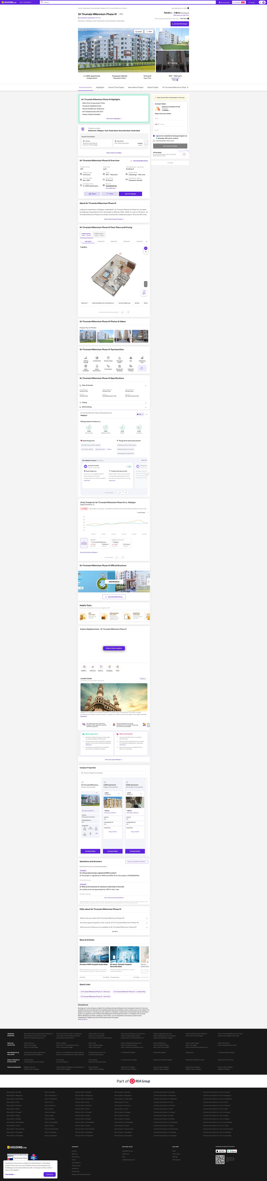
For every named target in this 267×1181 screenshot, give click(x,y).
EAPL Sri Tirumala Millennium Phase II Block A (70, 1052)
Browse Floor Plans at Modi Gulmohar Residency (38, 1033)
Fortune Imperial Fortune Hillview (34, 1062)
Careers (74, 1151)
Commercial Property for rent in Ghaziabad (217, 1135)
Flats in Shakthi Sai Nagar (161, 1045)
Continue (49, 1174)
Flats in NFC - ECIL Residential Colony (67, 1045)
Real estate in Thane (13, 1125)
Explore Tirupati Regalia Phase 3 (130, 1036)
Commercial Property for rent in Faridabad (217, 1132)
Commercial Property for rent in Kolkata (216, 1119)
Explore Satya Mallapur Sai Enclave (228, 1036)
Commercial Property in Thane (164, 1125)
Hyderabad (86, 8)
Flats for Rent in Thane (82, 1125)
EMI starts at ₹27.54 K (110, 813)
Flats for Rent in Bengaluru (84, 1095)
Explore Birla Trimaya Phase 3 (65, 1038)
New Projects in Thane (122, 1125)
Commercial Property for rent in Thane (216, 1125)
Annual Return (76, 1162)
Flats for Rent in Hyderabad (84, 1099)
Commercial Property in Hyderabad (165, 1099)
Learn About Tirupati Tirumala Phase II (100, 1038)
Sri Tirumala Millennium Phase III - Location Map (129, 992)
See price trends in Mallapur (88, 552)
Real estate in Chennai (14, 1105)
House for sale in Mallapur (161, 1067)
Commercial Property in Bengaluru (165, 1095)
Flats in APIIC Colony (95, 1047)
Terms (74, 1160)
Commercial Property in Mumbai (164, 1092)
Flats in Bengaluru (51, 1095)
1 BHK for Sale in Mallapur (96, 1069)
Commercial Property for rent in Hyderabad (217, 1099)
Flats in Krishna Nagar (192, 1043)
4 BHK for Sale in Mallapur (193, 1069)
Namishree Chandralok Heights (162, 1060)
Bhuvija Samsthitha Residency (33, 1054)
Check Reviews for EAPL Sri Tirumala (35, 1036)
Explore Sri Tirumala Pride (96, 1036)
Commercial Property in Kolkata (164, 1119)
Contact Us (75, 1168)
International (176, 1160)
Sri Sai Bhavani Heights (128, 1052)
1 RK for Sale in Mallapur (63, 1069)
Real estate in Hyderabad (15, 1099)
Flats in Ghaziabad (51, 1135)
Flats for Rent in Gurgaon (83, 1112)
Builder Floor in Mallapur (193, 1067)
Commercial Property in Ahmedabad (165, 1122)
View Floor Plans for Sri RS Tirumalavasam (69, 1033)
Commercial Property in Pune (163, 1102)
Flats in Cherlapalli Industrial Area (131, 1043)
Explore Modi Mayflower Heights (163, 1038)
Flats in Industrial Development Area (132, 1047)
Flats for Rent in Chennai (83, 1105)
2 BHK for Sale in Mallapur (129, 1069)
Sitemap (174, 1157)
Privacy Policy (76, 1165)
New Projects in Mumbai (122, 1092)
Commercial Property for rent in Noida (215, 1115)
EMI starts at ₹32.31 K (181, 15)
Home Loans (176, 1154)
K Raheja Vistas (28, 1060)
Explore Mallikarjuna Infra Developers (164, 1036)
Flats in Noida (49, 1115)
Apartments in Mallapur (128, 1067)
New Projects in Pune (122, 1102)
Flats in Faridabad (50, 1132)
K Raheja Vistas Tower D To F (97, 1052)
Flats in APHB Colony (159, 1043)
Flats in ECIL (92, 1043)
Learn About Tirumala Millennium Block (68, 1036)
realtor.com (125, 1154)
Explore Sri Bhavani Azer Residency (196, 1033)
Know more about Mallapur (113, 759)
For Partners (75, 1157)
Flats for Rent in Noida (82, 1115)
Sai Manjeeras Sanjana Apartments (34, 1052)
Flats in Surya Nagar (30, 1045)
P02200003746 (111, 186)
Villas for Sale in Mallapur (31, 1069)
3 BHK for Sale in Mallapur (161, 1069)
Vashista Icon (190, 1052)
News (174, 1151)
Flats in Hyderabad (51, 1099)
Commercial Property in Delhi (163, 1109)
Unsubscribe (75, 1171)
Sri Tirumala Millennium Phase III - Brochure (95, 992)
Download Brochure (140, 161)
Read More (84, 716)
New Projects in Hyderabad (123, 1099)
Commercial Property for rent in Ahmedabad (217, 1122)
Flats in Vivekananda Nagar (64, 1047)
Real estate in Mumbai (14, 1092)
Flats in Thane (49, 1125)
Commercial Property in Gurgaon (164, 1112)
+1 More (108, 449)
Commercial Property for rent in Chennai (216, 1105)
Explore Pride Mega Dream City (162, 1033)
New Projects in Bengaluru (123, 1095)
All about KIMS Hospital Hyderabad (94, 964)
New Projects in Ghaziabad (123, 1135)
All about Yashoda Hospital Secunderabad (121, 965)
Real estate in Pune (13, 1102)
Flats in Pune (49, 1102)
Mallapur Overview (29, 1067)
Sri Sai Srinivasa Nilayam (96, 1054)
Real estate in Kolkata (14, 1119)
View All (143, 460)
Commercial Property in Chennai (164, 1105)
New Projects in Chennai (123, 1105)
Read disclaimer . (83, 1019)
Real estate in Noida (13, 1115)
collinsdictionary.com (128, 1160)
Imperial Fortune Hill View (225, 1060)
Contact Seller (90, 851)
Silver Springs (93, 1060)
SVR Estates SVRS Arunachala (195, 1060)
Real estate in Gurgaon (14, 1112)
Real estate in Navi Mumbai (15, 1129)
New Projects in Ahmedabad (124, 1122)
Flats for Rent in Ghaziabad (84, 1135)
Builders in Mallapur (224, 1069)
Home (80, 8)
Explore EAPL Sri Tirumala (96, 1033)
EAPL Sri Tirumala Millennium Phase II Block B (70, 1054)
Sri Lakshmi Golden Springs (226, 1052)
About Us (74, 1154)
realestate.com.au (127, 1151)
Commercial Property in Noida (163, 1115)
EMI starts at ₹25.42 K (133, 813)
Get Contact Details (170, 146)
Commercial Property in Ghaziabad (165, 1135)
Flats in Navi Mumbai (51, 1129)
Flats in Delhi (49, 1109)
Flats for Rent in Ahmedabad (84, 1122)
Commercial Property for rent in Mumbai (216, 1092)
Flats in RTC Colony (224, 1043)
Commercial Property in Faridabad (165, 1132)
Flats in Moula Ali (29, 1043)
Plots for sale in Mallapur (225, 1067)
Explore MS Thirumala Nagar (194, 1036)
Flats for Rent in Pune (82, 1102)
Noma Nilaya (60, 1060)
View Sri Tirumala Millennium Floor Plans (230, 1033)
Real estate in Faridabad (14, 1132)
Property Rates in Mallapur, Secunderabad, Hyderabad (71, 1067)
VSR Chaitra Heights (159, 1052)
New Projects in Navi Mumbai (124, 1129)
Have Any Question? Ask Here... (136, 861)
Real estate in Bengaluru (15, 1095)
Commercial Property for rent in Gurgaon (216, 1112)
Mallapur (103, 8)
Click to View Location (114, 648)
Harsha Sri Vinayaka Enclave (97, 1062)
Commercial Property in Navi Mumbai (166, 1129)
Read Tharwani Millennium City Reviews (133, 1033)
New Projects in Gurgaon (123, 1112)
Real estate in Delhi (13, 1109)
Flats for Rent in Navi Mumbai (85, 1129)
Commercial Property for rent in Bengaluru (217, 1095)
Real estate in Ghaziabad (15, 1135)
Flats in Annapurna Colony (129, 1045)
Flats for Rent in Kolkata (83, 1119)
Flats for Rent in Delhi (82, 1109)
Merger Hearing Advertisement (81, 1174)
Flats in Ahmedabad (51, 1122)
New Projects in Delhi (122, 1109)
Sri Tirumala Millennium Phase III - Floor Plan (95, 996)
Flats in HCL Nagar (191, 1045)
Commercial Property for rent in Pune (215, 1102)
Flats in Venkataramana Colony (227, 1045)
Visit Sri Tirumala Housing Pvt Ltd (34, 1038)
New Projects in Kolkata (122, 1119)
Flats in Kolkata (50, 1119)
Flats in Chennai (50, 1105)
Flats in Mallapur (61, 1043)
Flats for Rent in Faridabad (84, 1132)
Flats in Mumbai (50, 1092)
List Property (238, 2)
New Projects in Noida (122, 1115)
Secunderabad (95, 8)
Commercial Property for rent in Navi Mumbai (218, 1129)
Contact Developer (181, 24)
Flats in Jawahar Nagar (96, 1045)
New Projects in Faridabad (123, 1132)
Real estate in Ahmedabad (15, 1122)
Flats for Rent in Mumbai (83, 1092)
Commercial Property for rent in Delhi (215, 1109)
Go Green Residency (62, 1062)
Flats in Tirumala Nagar (31, 1047)
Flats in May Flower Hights (161, 1047)
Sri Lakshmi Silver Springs (129, 1060)
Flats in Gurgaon (50, 1112)
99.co (123, 1157)
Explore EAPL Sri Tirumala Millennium (132, 1038)
